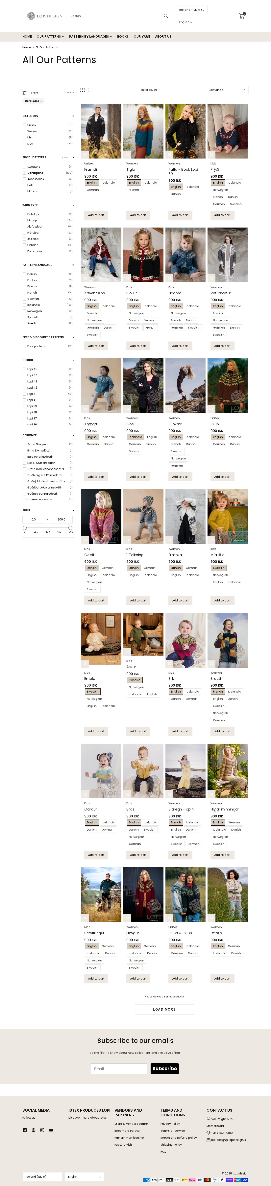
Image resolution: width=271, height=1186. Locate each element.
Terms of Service (172, 1131)
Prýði (214, 169)
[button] (241, 16)
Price (26, 510)
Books (27, 360)
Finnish (151, 444)
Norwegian (220, 190)
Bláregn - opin (181, 809)
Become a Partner (127, 1131)
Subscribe (165, 1068)
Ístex (103, 1118)
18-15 (214, 423)
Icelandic (108, 183)
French (134, 190)
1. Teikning (134, 554)
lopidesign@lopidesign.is (228, 1140)
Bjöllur (131, 293)
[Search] (166, 16)
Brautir (216, 678)
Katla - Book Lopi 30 (183, 171)
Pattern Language (37, 265)
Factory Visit (123, 1145)
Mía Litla (217, 554)
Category (30, 116)
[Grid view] (82, 90)
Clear (65, 157)
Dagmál (175, 293)
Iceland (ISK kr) (36, 1177)
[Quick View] (101, 131)
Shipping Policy (171, 1145)
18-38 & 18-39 (180, 932)
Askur (131, 666)
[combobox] (120, 16)
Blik (171, 678)
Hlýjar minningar (224, 809)
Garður (90, 809)
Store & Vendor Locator (131, 1124)
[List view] (90, 90)
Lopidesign (241, 1173)
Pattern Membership (129, 1138)
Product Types (34, 157)
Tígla (130, 169)
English (92, 183)
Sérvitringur (94, 932)
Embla (89, 678)
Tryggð (90, 423)
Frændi (90, 169)
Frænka (175, 554)
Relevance (216, 90)
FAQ (163, 1152)
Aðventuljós (94, 293)
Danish (176, 194)
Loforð (216, 932)
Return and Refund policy (178, 1138)
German (93, 190)
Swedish (236, 204)
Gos (130, 423)
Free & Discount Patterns (43, 337)
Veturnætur (220, 293)
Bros (130, 809)
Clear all (69, 92)
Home (26, 47)
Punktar (175, 423)
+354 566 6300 (222, 1133)
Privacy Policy (170, 1124)
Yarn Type (30, 205)
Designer (29, 435)
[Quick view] (85, 155)
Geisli (89, 554)
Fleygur (132, 932)
